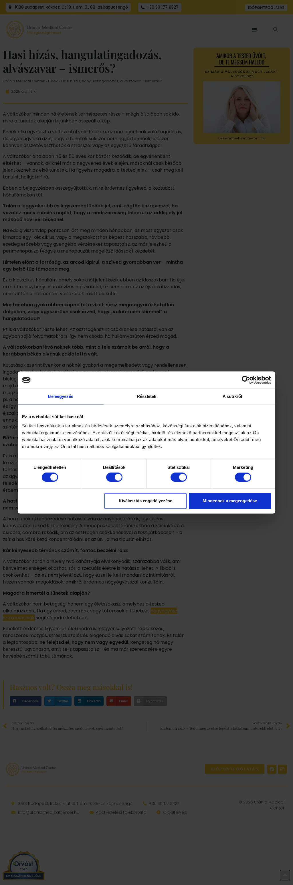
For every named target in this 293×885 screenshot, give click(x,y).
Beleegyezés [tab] (60, 396)
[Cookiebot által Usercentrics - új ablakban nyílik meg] (246, 380)
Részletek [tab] (147, 396)
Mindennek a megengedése (230, 500)
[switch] (114, 477)
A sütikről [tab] (232, 396)
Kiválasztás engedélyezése (145, 500)
